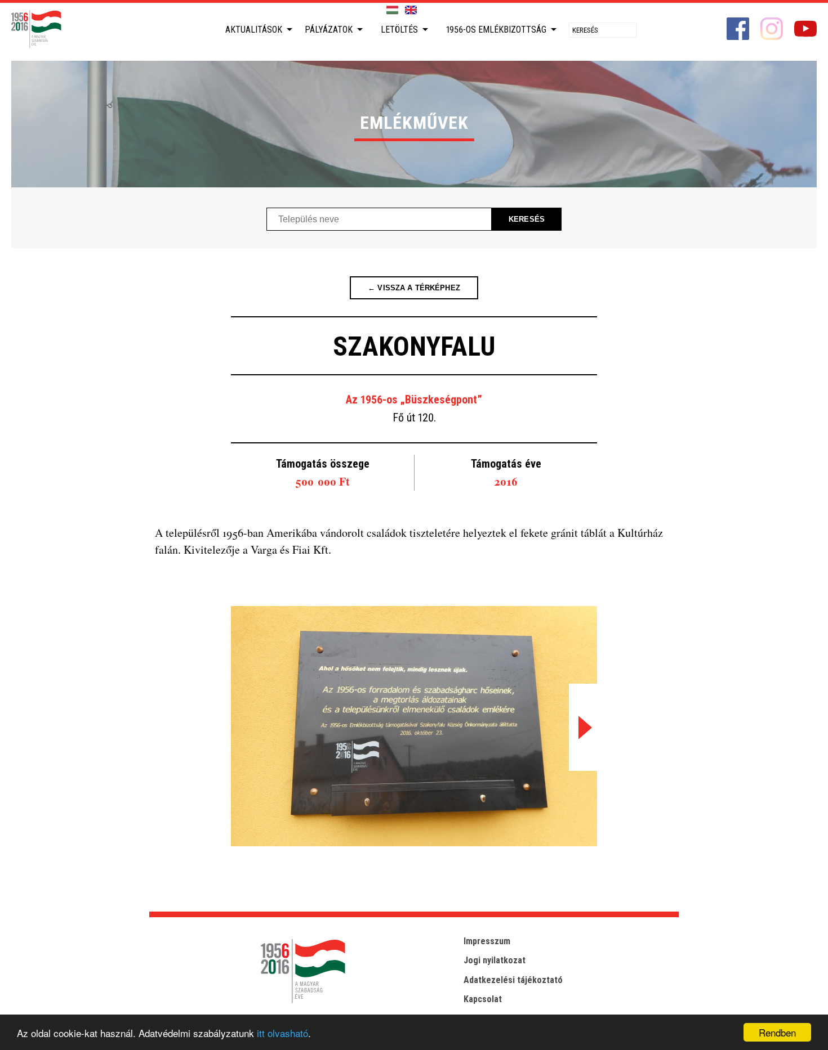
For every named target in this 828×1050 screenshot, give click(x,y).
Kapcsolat (483, 999)
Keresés (527, 219)
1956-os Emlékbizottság (496, 29)
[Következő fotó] (583, 727)
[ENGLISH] (410, 10)
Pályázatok (329, 29)
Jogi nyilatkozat (495, 960)
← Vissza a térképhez (414, 288)
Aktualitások (253, 29)
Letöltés (399, 29)
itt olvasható (282, 1033)
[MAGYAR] (392, 10)
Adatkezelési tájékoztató (513, 980)
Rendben (777, 1032)
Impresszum (487, 941)
